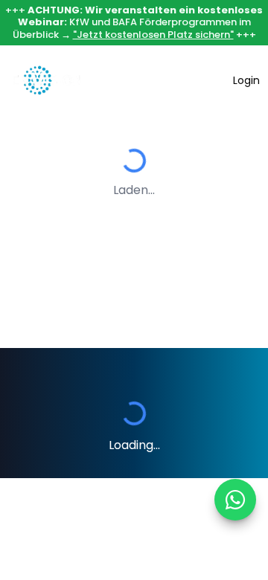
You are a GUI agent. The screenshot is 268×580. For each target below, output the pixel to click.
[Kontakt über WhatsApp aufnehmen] (235, 500)
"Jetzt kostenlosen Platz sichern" (153, 35)
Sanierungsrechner (159, 80)
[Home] (47, 80)
